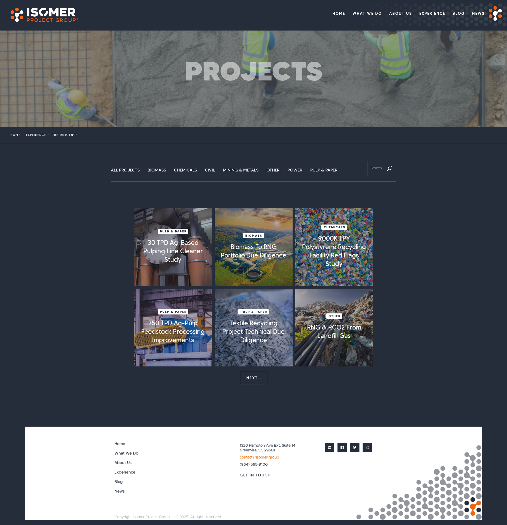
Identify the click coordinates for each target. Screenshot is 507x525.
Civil (210, 170)
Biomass (157, 170)
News (120, 491)
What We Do (126, 453)
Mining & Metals (241, 170)
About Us (123, 462)
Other (273, 170)
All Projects (125, 170)
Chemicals (185, 170)
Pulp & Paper (323, 170)
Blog (119, 481)
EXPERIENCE (36, 135)
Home (16, 135)
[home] (41, 14)
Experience (125, 472)
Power (295, 170)
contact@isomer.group (259, 457)
